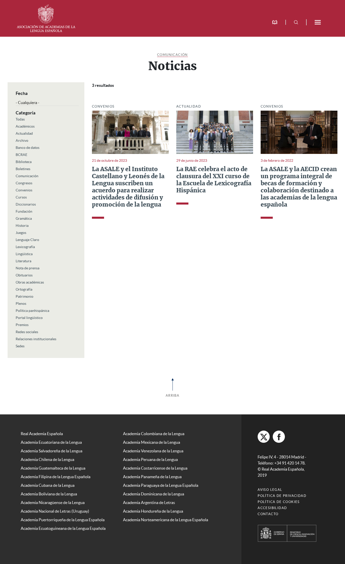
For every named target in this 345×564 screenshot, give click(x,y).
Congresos (24, 183)
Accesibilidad (272, 508)
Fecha (22, 93)
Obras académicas (30, 282)
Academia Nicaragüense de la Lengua (53, 502)
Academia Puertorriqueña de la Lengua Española (63, 519)
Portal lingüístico (29, 318)
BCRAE (21, 155)
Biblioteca (24, 162)
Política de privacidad (282, 496)
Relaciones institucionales (36, 339)
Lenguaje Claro (27, 240)
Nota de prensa (27, 268)
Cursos (21, 197)
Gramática (24, 218)
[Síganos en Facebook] (279, 437)
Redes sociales (27, 332)
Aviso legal (270, 490)
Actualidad (24, 133)
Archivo (22, 140)
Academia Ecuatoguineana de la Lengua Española (63, 528)
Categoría (25, 112)
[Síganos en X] (264, 437)
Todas (20, 119)
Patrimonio (24, 296)
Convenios (24, 190)
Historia (22, 226)
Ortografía (24, 289)
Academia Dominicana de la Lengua (153, 494)
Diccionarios (26, 204)
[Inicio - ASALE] (46, 17)
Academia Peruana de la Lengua (150, 459)
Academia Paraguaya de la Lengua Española (160, 485)
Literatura (23, 261)
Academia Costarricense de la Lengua (155, 468)
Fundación (24, 211)
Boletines (23, 169)
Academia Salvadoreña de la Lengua (51, 451)
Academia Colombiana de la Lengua (153, 433)
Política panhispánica (32, 311)
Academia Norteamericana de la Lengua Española (165, 519)
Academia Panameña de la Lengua (152, 476)
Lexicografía (25, 247)
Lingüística (24, 254)
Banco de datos (27, 148)
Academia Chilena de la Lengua (47, 459)
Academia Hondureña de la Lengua (153, 511)
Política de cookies (279, 502)
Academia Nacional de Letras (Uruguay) (55, 511)
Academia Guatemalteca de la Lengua (53, 468)
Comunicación (172, 55)
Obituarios (24, 275)
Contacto (268, 514)
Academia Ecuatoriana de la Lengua (51, 442)
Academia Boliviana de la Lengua (49, 494)
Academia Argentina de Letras (149, 502)
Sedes (20, 346)
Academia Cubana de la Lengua (48, 485)
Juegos (21, 233)
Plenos (21, 303)
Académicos (25, 126)
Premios (22, 325)
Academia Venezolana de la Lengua (153, 451)
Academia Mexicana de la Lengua (151, 442)
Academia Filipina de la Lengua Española (55, 476)
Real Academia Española (42, 433)
